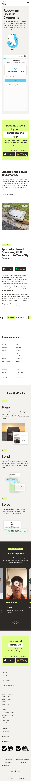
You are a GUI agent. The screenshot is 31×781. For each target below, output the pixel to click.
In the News (5, 678)
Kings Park (4, 377)
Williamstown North (7, 364)
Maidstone (4, 355)
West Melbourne (6, 344)
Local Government (7, 715)
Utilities (4, 717)
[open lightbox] (16, 583)
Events (4, 701)
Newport (18, 361)
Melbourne (4, 342)
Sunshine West (5, 375)
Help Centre (5, 731)
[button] (28, 3)
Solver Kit (4, 723)
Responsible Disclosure (22, 759)
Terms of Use (22, 762)
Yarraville (4, 358)
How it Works (6, 680)
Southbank (4, 347)
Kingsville (18, 353)
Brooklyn (4, 353)
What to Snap (6, 696)
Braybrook (4, 369)
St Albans (18, 375)
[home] (4, 3)
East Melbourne (20, 342)
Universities (5, 720)
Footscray (18, 350)
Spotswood (19, 358)
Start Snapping (8, 194)
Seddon (4, 350)
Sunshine (4, 372)
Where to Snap (6, 699)
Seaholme (18, 366)
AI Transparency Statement (6, 766)
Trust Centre (8, 759)
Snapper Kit (5, 704)
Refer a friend (6, 741)
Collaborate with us (8, 685)
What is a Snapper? (8, 694)
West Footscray (20, 355)
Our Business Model (8, 683)
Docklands (18, 347)
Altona (3, 366)
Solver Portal (5, 739)
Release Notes (6, 736)
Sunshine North (20, 372)
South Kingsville (6, 361)
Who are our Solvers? (8, 712)
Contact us (5, 734)
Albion (17, 369)
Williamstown (19, 364)
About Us (4, 675)
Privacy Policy (8, 762)
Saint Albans (19, 377)
